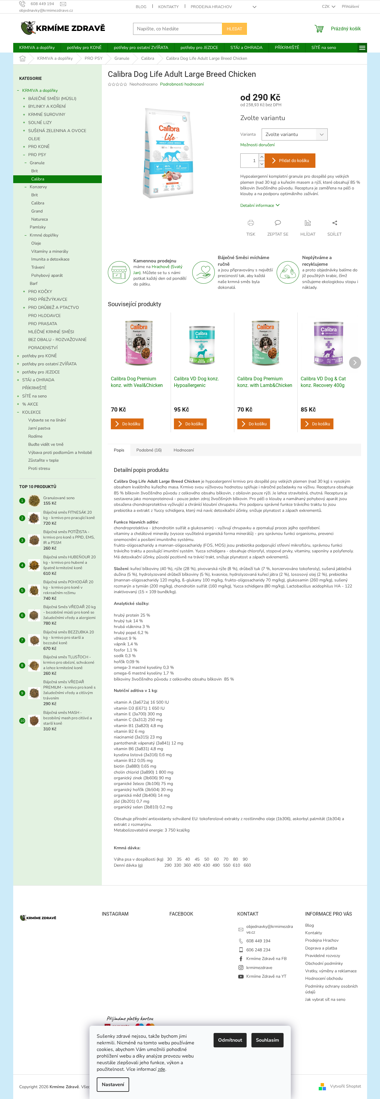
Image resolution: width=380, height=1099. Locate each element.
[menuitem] (37, 48)
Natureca (39, 219)
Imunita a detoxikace (50, 259)
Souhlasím (267, 1040)
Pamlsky (38, 227)
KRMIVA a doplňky (40, 90)
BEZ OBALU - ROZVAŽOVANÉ (57, 340)
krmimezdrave (259, 968)
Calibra (37, 179)
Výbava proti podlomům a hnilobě (60, 452)
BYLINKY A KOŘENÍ (47, 106)
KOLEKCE (31, 412)
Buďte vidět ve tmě (45, 444)
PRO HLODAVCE (44, 316)
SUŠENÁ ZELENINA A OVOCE (57, 131)
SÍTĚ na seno (34, 396)
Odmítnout (230, 1040)
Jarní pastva (39, 428)
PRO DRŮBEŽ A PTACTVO (53, 307)
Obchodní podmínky (324, 963)
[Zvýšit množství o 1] (262, 157)
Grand (37, 211)
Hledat (234, 28)
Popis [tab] (119, 450)
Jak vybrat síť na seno (325, 999)
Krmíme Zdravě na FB (266, 959)
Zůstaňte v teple (43, 460)
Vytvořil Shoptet (345, 1086)
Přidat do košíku (294, 160)
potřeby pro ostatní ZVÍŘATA (49, 364)
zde (161, 1069)
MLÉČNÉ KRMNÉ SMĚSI (51, 332)
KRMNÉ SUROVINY (46, 114)
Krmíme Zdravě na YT (266, 976)
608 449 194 (258, 941)
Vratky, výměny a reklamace (331, 971)
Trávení (37, 267)
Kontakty (168, 7)
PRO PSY (37, 155)
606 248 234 (258, 950)
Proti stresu (39, 468)
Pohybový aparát (47, 275)
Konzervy (38, 187)
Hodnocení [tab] (184, 450)
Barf (34, 283)
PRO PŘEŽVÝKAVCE (47, 299)
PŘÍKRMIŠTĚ (34, 388)
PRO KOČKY (40, 291)
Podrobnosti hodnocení (182, 84)
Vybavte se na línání (47, 420)
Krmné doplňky (44, 235)
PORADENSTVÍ (43, 348)
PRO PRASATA (42, 324)
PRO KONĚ (39, 146)
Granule (37, 163)
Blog (141, 7)
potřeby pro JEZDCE (41, 372)
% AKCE (30, 404)
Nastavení (113, 1084)
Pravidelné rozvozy (322, 956)
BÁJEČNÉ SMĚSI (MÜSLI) (52, 98)
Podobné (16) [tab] (149, 450)
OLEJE (34, 139)
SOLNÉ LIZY (40, 122)
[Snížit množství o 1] (262, 164)
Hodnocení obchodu (324, 978)
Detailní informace (257, 205)
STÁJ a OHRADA (38, 380)
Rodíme (35, 436)
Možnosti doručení (257, 145)
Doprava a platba (321, 948)
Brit (34, 171)
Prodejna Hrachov (211, 7)
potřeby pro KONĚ (39, 356)
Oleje (36, 243)
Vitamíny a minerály (49, 251)
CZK (326, 6)
